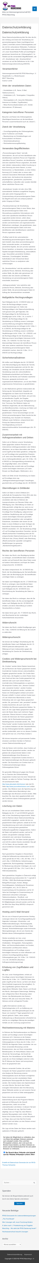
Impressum (28, 1254)
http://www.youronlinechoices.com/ (18, 786)
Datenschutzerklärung (14, 1254)
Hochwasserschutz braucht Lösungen (15, 1231)
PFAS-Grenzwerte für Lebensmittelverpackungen (19, 1215)
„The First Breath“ (8, 1219)
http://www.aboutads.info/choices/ (13, 784)
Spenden (19, 1203)
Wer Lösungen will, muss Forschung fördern (17, 1222)
